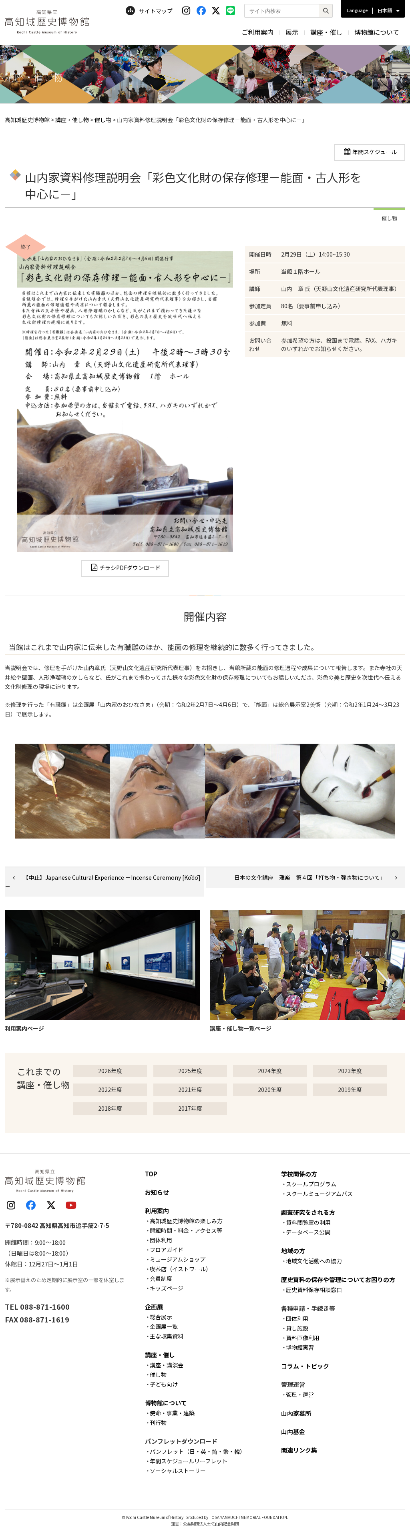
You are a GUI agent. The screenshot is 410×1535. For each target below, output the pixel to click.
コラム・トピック (305, 1366)
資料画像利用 (303, 1338)
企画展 (154, 1306)
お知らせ (157, 1192)
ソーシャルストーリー (178, 1471)
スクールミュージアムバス (319, 1194)
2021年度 (190, 1090)
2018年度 (110, 1108)
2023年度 (350, 1071)
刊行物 (158, 1423)
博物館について (376, 32)
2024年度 (270, 1071)
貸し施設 (297, 1328)
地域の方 (293, 1250)
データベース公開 (308, 1232)
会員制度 (161, 1278)
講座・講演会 (166, 1365)
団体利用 (161, 1240)
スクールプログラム (311, 1184)
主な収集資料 (166, 1336)
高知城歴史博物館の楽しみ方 (186, 1221)
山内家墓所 (296, 1413)
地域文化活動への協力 (314, 1261)
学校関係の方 (299, 1174)
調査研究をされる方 (308, 1212)
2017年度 (190, 1108)
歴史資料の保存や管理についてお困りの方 (338, 1279)
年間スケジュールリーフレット (188, 1461)
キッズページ (166, 1288)
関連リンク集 (299, 1450)
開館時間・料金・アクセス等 (186, 1230)
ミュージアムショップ (177, 1259)
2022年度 (110, 1090)
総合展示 (161, 1317)
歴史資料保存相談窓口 (314, 1290)
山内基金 (293, 1431)
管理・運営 (300, 1395)
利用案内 (157, 1210)
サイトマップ (156, 11)
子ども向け (164, 1384)
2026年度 (110, 1071)
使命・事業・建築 (172, 1413)
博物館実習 (300, 1347)
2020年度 (270, 1090)
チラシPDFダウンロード (130, 568)
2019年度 (350, 1090)
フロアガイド (166, 1250)
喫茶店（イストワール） (180, 1269)
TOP (151, 1174)
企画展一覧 (164, 1326)
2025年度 (190, 1071)
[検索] (325, 10)
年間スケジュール (374, 152)
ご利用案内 (257, 32)
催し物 (158, 1374)
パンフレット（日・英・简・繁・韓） (197, 1451)
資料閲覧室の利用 (308, 1222)
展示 (291, 32)
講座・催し (326, 32)
